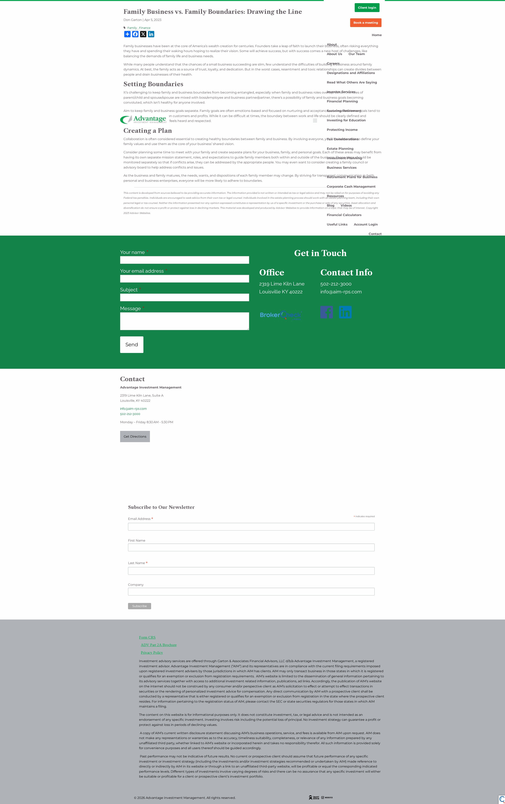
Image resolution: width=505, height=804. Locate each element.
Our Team (357, 54)
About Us (334, 54)
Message (154, 308)
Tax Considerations (343, 139)
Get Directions (135, 436)
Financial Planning (342, 101)
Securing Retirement (344, 111)
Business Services (342, 167)
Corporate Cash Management (351, 186)
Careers (333, 63)
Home (377, 35)
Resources (335, 196)
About (332, 44)
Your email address (166, 271)
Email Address (140, 519)
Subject (152, 290)
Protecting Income (342, 130)
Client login (367, 7)
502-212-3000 (130, 414)
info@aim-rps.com (133, 409)
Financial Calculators (344, 215)
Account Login (366, 224)
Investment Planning (344, 158)
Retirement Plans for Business (352, 177)
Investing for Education (346, 120)
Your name (156, 252)
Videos (346, 205)
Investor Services (341, 92)
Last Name (138, 563)
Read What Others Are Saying (352, 82)
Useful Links (337, 224)
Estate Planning (340, 149)
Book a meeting (366, 22)
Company (136, 585)
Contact (375, 234)
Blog (330, 205)
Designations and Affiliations (351, 73)
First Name (136, 540)
